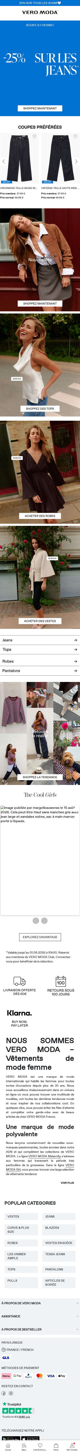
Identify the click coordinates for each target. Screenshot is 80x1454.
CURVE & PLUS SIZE (18, 1229)
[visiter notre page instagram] (11, 1394)
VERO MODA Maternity (44, 1156)
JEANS (50, 1216)
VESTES (13, 1216)
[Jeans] (40, 68)
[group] (19, 166)
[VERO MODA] (40, 13)
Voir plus (67, 1182)
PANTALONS (54, 1269)
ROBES (12, 1243)
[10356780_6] (40, 339)
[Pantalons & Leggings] (40, 673)
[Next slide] (76, 162)
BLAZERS (52, 1227)
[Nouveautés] (40, 259)
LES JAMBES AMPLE (16, 1256)
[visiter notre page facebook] (3, 1394)
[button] (19, 158)
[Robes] (40, 498)
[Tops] (40, 391)
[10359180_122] (40, 551)
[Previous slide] (3, 162)
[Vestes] (40, 603)
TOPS (11, 1269)
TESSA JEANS (55, 1254)
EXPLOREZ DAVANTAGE (40, 937)
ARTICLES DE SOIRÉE (55, 1282)
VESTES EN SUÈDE (58, 1243)
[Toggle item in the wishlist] (34, 136)
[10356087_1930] (40, 446)
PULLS (12, 1280)
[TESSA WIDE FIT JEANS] (40, 733)
